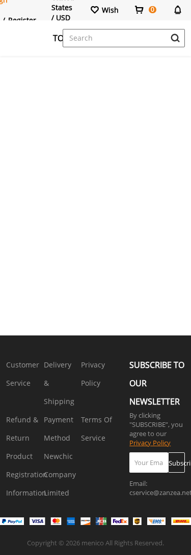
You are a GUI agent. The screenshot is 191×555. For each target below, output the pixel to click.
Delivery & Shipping (59, 383)
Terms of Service (96, 429)
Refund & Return (22, 429)
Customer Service (22, 374)
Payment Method (58, 429)
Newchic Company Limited (60, 474)
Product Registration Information (26, 474)
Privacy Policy (93, 374)
